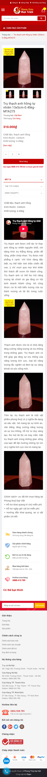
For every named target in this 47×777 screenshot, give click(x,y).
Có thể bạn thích (13, 590)
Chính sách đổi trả (9, 648)
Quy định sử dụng (9, 652)
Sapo (29, 774)
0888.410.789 (17, 167)
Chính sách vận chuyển (11, 645)
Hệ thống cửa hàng (39, 3)
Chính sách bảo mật (10, 641)
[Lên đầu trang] (39, 386)
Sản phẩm (6, 628)
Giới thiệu (5, 625)
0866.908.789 (14, 678)
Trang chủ (6, 621)
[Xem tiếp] (7, 145)
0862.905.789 (14, 698)
